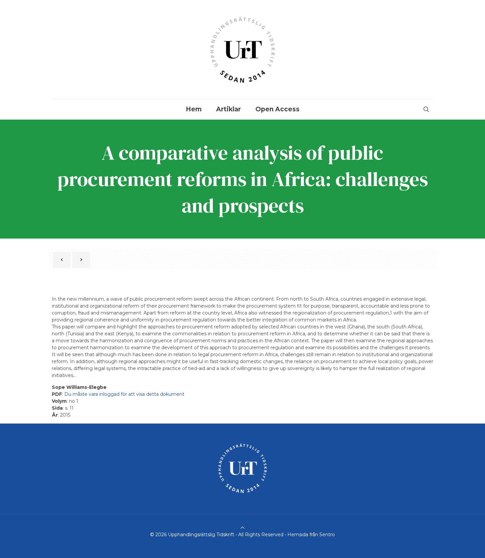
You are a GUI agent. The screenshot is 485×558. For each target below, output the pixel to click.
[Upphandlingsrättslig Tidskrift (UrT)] (242, 49)
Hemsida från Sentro (311, 535)
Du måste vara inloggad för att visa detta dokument (124, 394)
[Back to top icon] (242, 528)
